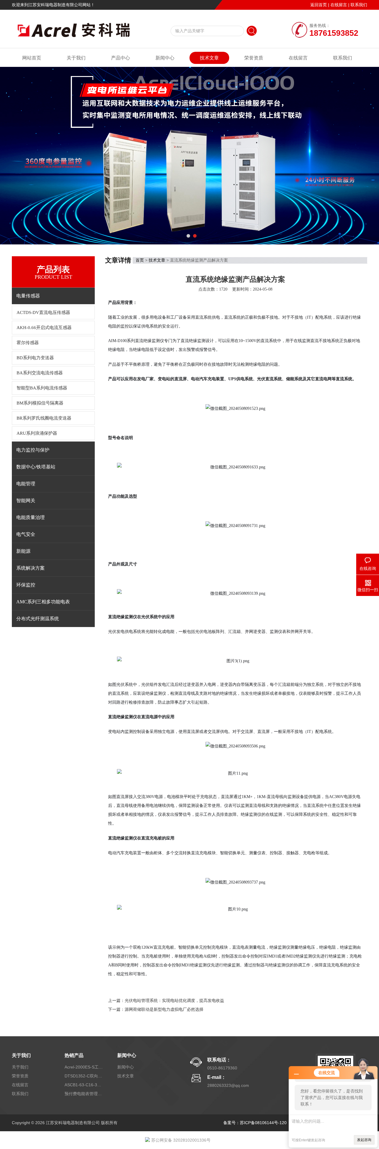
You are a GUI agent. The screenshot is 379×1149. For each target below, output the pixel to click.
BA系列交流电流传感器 (40, 372)
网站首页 (31, 57)
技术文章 (209, 57)
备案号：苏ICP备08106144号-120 (255, 1122)
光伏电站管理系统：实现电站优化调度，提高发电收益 (174, 1000)
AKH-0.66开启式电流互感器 (44, 327)
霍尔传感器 (28, 342)
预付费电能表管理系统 (84, 1093)
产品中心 (120, 57)
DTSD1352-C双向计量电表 (84, 1076)
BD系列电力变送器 (35, 357)
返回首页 (318, 4)
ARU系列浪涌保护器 (37, 433)
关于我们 (76, 57)
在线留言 (338, 4)
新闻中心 (164, 57)
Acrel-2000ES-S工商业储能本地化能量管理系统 (84, 1067)
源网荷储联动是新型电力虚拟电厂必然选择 (164, 1009)
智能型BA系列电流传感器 (42, 388)
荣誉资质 (253, 57)
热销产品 (74, 1055)
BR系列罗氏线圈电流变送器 (44, 418)
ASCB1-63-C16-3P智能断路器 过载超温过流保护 (84, 1084)
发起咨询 (364, 1140)
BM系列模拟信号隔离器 (40, 403)
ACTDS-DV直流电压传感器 (43, 312)
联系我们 (359, 4)
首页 (140, 260)
